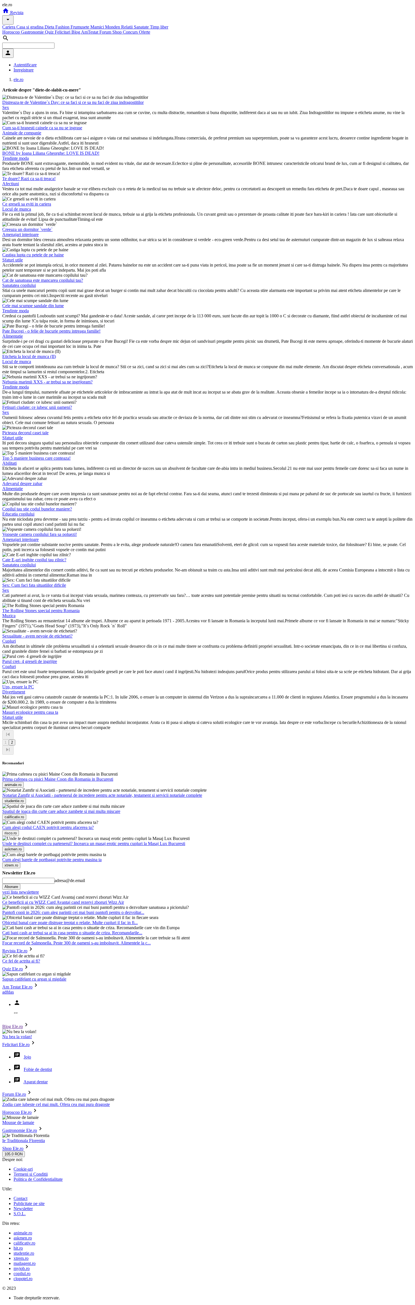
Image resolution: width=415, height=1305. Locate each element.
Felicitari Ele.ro (16, 1044)
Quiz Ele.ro (12, 968)
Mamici (97, 27)
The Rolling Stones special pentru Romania (41, 610)
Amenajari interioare (20, 234)
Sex (5, 107)
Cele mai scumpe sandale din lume (33, 305)
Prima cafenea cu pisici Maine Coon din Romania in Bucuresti (57, 779)
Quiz (50, 32)
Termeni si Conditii (31, 1174)
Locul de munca (16, 209)
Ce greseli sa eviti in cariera (26, 204)
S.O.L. (20, 1213)
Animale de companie (21, 132)
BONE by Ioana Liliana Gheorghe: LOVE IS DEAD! (50, 153)
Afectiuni (10, 183)
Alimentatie (12, 336)
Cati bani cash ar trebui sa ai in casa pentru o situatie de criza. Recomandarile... (72, 932)
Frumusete (80, 27)
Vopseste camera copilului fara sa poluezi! (39, 534)
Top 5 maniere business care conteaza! (36, 458)
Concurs (131, 32)
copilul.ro (22, 1273)
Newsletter (23, 1208)
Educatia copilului (18, 514)
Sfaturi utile (12, 259)
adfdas (8, 992)
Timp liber (159, 27)
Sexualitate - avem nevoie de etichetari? (37, 636)
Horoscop (11, 32)
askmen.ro (23, 1238)
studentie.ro (24, 1253)
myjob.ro (22, 1268)
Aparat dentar (35, 1081)
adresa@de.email (69, 880)
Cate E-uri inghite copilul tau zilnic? (34, 559)
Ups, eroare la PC (18, 686)
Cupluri (9, 641)
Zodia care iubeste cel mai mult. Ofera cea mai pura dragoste (56, 1104)
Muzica (9, 615)
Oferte (144, 32)
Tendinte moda (15, 158)
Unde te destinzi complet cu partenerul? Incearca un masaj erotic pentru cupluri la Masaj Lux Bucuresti (93, 843)
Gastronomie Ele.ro (19, 1130)
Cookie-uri (23, 1169)
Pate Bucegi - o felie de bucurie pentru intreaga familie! (51, 331)
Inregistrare (24, 69)
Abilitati (9, 463)
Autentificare (25, 64)
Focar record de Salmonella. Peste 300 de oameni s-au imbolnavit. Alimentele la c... (76, 942)
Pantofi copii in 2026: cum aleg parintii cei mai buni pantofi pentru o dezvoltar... (73, 912)
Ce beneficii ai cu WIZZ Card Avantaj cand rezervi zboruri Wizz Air (63, 902)
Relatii (127, 27)
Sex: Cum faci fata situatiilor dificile (34, 585)
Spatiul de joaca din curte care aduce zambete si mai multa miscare (61, 811)
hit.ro (18, 1248)
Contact (20, 1198)
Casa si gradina (30, 27)
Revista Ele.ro (14, 950)
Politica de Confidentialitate (38, 1179)
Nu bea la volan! (17, 1036)
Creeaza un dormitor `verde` (27, 229)
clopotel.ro (23, 1278)
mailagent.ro (25, 1263)
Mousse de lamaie (18, 1122)
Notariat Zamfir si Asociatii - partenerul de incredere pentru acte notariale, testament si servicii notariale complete (102, 795)
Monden (113, 27)
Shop (117, 32)
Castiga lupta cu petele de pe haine (33, 254)
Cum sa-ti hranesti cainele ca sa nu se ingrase (42, 127)
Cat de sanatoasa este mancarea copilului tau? (42, 280)
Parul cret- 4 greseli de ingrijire (29, 661)
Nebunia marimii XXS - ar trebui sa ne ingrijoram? (47, 381)
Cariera (9, 27)
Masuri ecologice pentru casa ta (30, 712)
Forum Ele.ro (14, 1094)
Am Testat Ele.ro (17, 987)
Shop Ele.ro (12, 1148)
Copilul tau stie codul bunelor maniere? (37, 509)
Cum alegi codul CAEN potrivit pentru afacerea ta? (48, 827)
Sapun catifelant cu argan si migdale (34, 979)
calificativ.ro (24, 1243)
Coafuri (9, 666)
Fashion (63, 27)
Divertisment (13, 691)
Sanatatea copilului (19, 285)
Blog (76, 32)
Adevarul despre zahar (22, 483)
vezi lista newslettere (20, 892)
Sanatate (142, 27)
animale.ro (23, 1232)
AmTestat (90, 32)
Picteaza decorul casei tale (25, 432)
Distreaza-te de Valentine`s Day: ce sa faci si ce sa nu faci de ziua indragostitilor (73, 102)
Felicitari (63, 32)
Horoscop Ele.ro (17, 1112)
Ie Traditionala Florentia (23, 1140)
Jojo (27, 1057)
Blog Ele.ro (12, 1026)
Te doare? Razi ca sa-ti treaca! (29, 178)
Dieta (50, 27)
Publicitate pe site (29, 1203)
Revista (16, 12)
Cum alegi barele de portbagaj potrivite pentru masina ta (52, 859)
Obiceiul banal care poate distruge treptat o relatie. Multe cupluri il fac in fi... (70, 922)
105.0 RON (14, 1154)
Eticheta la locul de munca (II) (29, 356)
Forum (105, 32)
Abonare (11, 887)
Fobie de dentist (38, 1069)
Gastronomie (33, 32)
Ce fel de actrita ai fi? (21, 961)
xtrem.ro (21, 1258)
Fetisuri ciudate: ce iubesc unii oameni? (37, 407)
